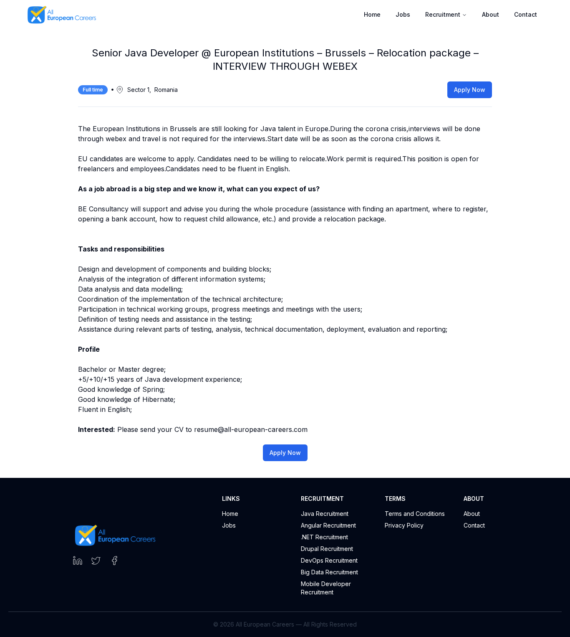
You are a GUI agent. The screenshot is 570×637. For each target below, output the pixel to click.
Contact (525, 14)
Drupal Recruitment (327, 548)
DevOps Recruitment (329, 560)
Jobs (229, 525)
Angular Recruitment (328, 525)
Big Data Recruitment (329, 572)
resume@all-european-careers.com (251, 429)
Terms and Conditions (415, 513)
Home (230, 513)
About (490, 14)
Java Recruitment (324, 513)
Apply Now (469, 89)
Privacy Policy (404, 525)
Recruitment (442, 14)
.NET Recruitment (324, 537)
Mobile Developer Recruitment (326, 588)
